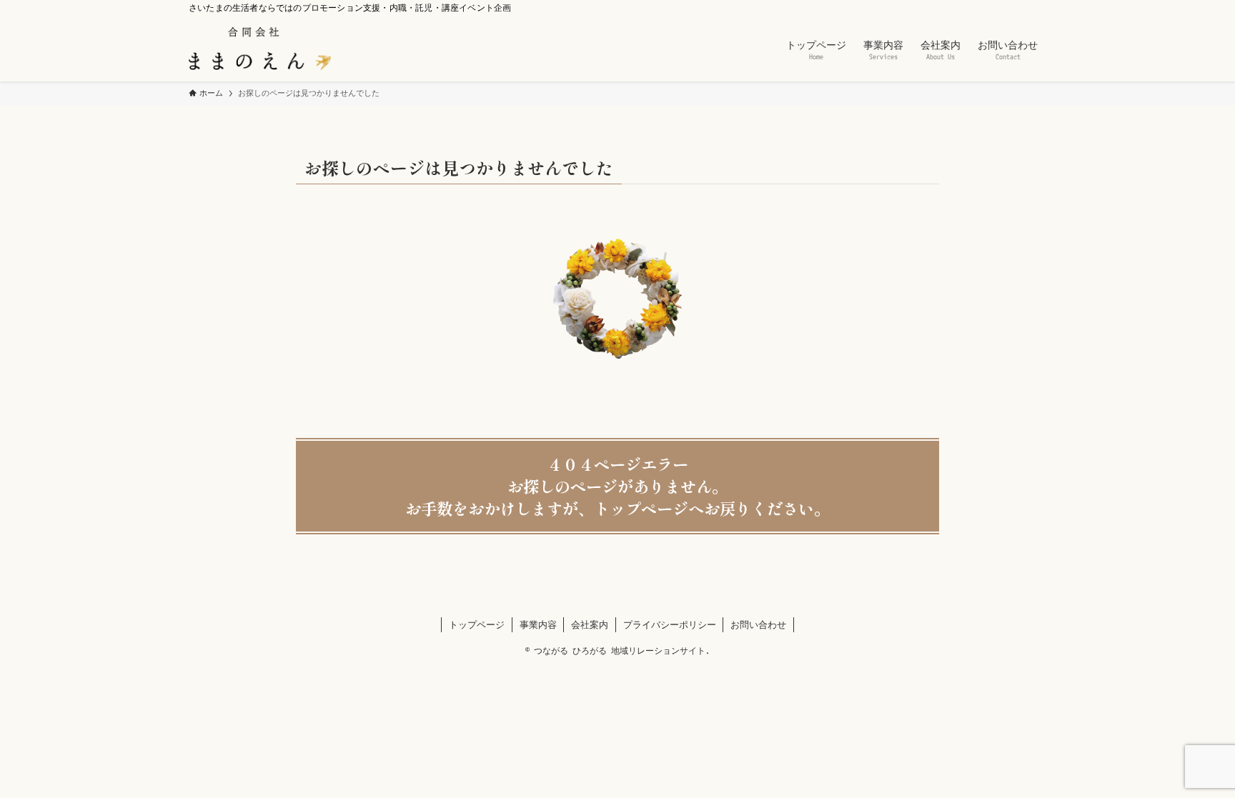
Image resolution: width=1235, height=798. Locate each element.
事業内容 (538, 624)
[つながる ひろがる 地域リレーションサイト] (260, 48)
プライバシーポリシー (669, 624)
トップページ (477, 624)
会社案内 (589, 624)
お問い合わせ (758, 624)
